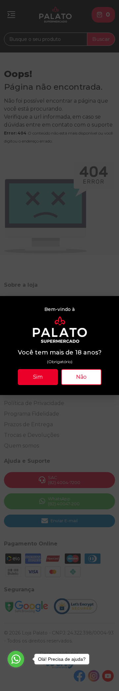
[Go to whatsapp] (16, 659)
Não (81, 377)
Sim (38, 377)
